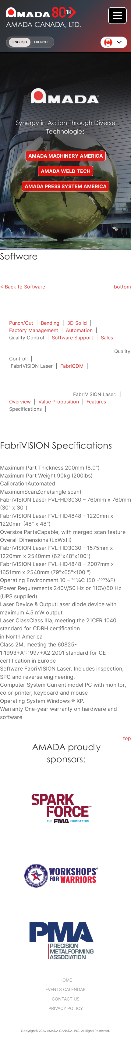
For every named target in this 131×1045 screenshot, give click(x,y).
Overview (20, 402)
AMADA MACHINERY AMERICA (65, 156)
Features (96, 402)
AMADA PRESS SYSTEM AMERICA (66, 186)
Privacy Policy (65, 1008)
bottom (122, 287)
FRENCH (41, 42)
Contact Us (66, 998)
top (127, 738)
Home (65, 979)
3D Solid (77, 323)
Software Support (72, 338)
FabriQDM (71, 366)
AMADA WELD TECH (65, 171)
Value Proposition (58, 402)
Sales (107, 338)
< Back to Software (22, 287)
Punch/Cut (21, 323)
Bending (50, 323)
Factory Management (33, 330)
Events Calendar (65, 989)
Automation (79, 330)
